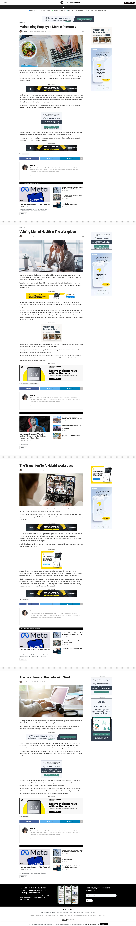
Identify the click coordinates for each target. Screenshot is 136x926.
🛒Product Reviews (44, 10)
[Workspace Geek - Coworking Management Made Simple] (68, 19)
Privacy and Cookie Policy (92, 924)
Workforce (87, 7)
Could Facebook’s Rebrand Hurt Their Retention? (34, 204)
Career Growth (74, 7)
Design (67, 7)
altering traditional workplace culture (66, 745)
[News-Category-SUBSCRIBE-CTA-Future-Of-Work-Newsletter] (51, 373)
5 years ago (28, 206)
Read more (23, 213)
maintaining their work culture (54, 95)
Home (20, 22)
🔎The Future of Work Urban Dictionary (96, 10)
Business (97, 7)
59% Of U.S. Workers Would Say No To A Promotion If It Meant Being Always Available (72, 435)
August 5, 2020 (33, 31)
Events (104, 915)
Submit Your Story (39, 915)
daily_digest (25, 153)
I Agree (104, 924)
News (24, 22)
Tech (81, 7)
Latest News (39, 7)
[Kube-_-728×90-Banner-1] (51, 296)
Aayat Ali (25, 31)
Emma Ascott (23, 440)
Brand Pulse (93, 915)
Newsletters (48, 915)
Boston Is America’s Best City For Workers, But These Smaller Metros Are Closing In (72, 418)
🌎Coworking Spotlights (58, 10)
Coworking (61, 7)
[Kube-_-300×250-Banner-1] (51, 559)
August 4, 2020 (33, 681)
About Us (69, 915)
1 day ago (30, 440)
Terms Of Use (63, 915)
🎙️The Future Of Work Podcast (75, 10)
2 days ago (65, 422)
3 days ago (65, 430)
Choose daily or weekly (25, 896)
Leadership (47, 7)
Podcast (99, 915)
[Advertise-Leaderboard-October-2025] (51, 89)
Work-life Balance (34, 383)
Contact (74, 915)
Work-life (53, 7)
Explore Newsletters (130, 2)
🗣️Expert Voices (33, 10)
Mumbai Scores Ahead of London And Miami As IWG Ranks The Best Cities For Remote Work (72, 427)
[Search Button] (10, 2)
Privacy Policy (55, 915)
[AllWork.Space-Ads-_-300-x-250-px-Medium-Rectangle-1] (101, 35)
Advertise (32, 915)
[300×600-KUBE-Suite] (101, 69)
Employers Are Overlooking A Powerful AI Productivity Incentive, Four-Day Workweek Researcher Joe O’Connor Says (32, 436)
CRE (93, 7)
